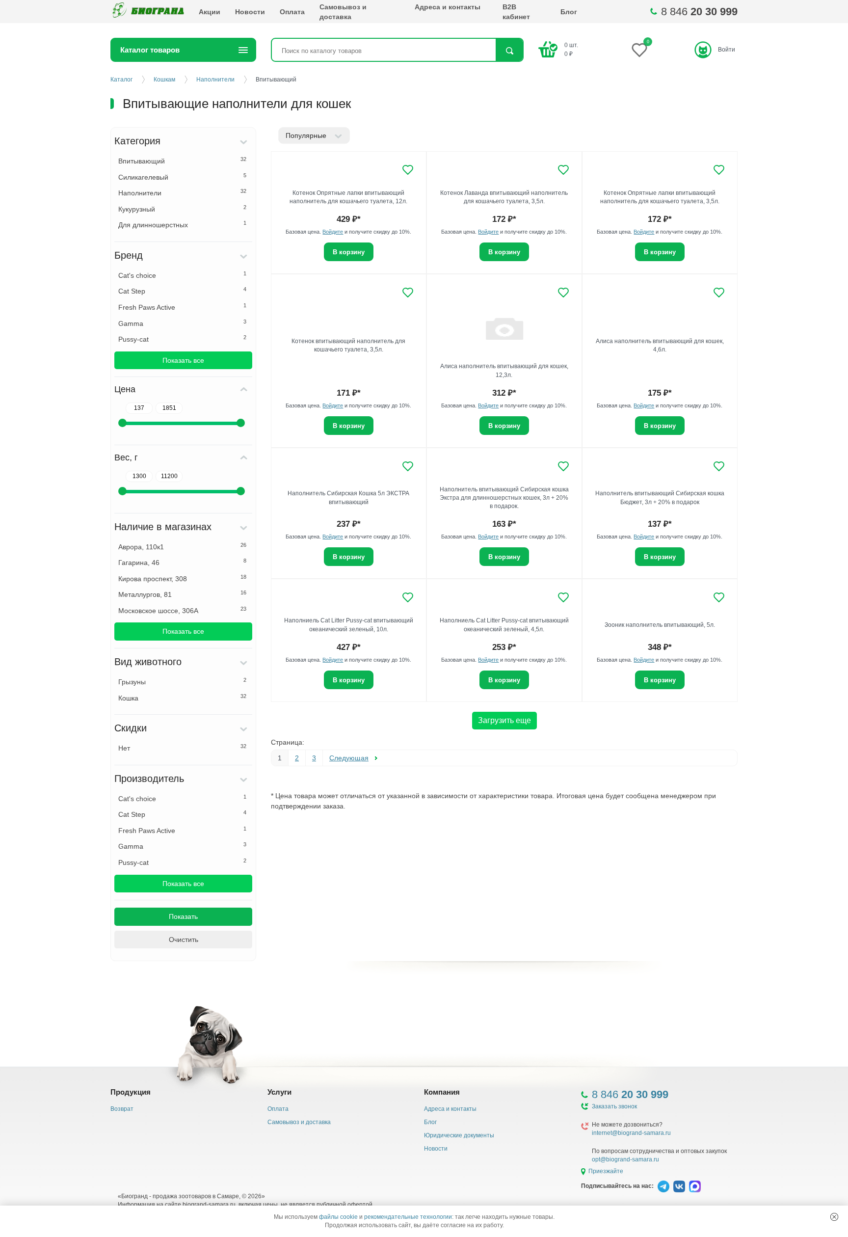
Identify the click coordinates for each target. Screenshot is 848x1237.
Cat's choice (182, 274)
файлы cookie (338, 1216)
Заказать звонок (614, 1106)
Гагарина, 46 (182, 562)
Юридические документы (459, 1135)
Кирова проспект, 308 (182, 578)
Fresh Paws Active (182, 306)
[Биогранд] (147, 11)
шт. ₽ (571, 49)
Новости (250, 12)
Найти (509, 51)
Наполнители (182, 192)
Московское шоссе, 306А (182, 610)
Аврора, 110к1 (182, 546)
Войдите (332, 232)
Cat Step (182, 290)
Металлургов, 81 (182, 594)
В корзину (349, 252)
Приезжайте (605, 1171)
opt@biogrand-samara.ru (625, 1159)
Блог (568, 12)
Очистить (183, 939)
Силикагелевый (182, 176)
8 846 (699, 11)
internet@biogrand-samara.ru (631, 1132)
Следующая (349, 758)
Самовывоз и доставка (343, 12)
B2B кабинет (516, 12)
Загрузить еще (504, 720)
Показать (183, 916)
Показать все (183, 360)
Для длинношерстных (182, 224)
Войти (726, 49)
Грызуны (182, 681)
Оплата (292, 12)
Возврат (121, 1108)
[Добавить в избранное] (408, 170)
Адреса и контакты (447, 7)
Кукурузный (182, 208)
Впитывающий (182, 160)
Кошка (182, 697)
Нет (182, 747)
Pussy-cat (182, 338)
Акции (209, 12)
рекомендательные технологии (408, 1216)
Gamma (182, 323)
